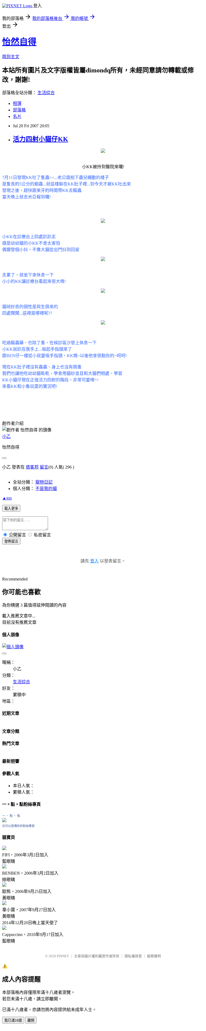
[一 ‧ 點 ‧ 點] (4, 820)
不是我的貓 (46, 488)
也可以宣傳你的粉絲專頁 (18, 826)
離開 (30, 1020)
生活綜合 (46, 92)
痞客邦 (32, 467)
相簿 (17, 103)
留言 (44, 467)
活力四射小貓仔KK (40, 139)
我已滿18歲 (13, 1020)
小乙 (6, 436)
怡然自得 (19, 42)
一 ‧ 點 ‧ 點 (11, 815)
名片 (17, 116)
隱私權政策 (133, 956)
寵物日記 (44, 482)
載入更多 (11, 508)
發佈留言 (11, 541)
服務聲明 (154, 956)
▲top (7, 498)
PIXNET (63, 956)
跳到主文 (10, 56)
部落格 (19, 110)
